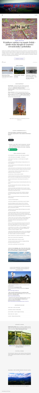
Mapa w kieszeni (19, 6)
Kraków (16, 40)
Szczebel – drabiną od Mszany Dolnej (14, 316)
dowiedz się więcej (19, 58)
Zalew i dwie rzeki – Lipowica (12, 313)
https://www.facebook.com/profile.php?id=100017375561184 (18, 301)
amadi (5, 62)
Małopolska (21, 40)
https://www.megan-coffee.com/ (13, 290)
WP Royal (8, 391)
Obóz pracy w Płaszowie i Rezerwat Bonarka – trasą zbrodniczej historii (31, 77)
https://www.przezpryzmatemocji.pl (14, 295)
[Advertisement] (15, 126)
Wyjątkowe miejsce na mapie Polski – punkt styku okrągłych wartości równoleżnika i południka (19, 44)
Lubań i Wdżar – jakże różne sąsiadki (14, 307)
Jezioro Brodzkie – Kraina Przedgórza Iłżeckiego (16, 311)
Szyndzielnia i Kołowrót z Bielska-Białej (14, 309)
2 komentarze (35, 62)
